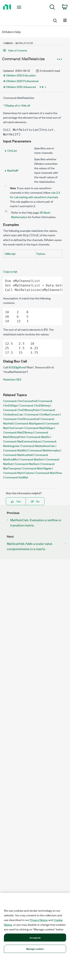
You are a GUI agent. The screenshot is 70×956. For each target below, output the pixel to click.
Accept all (35, 937)
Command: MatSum (27, 464)
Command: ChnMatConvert (42, 414)
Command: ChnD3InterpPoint (21, 410)
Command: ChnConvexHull (20, 401)
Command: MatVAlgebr (37, 468)
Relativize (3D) (12, 379)
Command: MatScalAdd (18, 455)
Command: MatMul (15, 450)
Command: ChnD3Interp (35, 405)
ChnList (12, 150)
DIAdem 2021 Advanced (21, 87)
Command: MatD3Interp (18, 432)
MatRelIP (12, 170)
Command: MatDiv (38, 437)
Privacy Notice (39, 920)
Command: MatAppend (29, 423)
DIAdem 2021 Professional (22, 81)
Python (41, 254)
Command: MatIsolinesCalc (38, 446)
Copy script (10, 271)
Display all (11, 105)
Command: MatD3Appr (39, 428)
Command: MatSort (32, 459)
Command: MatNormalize (44, 450)
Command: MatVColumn (18, 473)
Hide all (25, 105)
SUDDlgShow (17, 367)
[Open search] (54, 20)
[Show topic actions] (59, 59)
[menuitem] (52, 8)
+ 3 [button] (41, 87)
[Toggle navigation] (19, 7)
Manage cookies (35, 949)
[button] (32, 50)
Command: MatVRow (49, 473)
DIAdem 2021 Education (21, 75)
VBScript (10, 254)
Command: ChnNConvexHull (21, 419)
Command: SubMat (16, 477)
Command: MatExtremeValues (22, 441)
